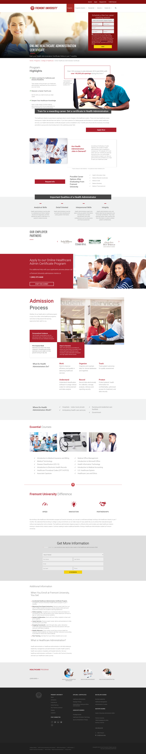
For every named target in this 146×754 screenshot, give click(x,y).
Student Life (107, 8)
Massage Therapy (77, 701)
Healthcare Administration (79, 699)
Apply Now (101, 130)
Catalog (53, 710)
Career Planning (54, 705)
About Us (99, 8)
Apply (95, 2)
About (52, 697)
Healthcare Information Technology (81, 717)
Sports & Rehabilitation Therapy (80, 719)
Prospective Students (80, 8)
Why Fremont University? (57, 707)
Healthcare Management (101, 701)
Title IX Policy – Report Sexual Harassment (54, 749)
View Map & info (99, 728)
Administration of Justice (101, 704)
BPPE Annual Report (61, 747)
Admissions (53, 700)
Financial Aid (91, 8)
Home (31, 61)
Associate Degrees (78, 710)
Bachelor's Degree (101, 694)
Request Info (102, 2)
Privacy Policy (104, 41)
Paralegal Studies (77, 714)
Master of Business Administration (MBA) (105, 713)
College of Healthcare (47, 61)
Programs (69, 8)
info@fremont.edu (101, 735)
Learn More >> (34, 678)
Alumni (90, 2)
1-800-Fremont (112, 2)
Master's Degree (100, 708)
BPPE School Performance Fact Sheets (46, 747)
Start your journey (41, 284)
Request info (50, 181)
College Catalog (33, 747)
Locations (53, 713)
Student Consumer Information (36, 749)
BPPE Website (70, 747)
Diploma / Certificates (79, 694)
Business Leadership (100, 699)
